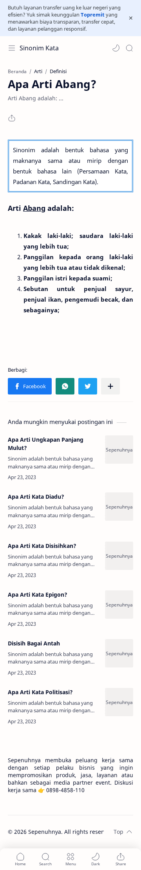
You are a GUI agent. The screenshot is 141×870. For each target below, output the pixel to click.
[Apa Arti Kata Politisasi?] (119, 702)
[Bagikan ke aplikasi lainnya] (110, 386)
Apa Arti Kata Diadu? (36, 496)
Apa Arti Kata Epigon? (37, 594)
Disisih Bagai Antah (34, 643)
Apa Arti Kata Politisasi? (40, 692)
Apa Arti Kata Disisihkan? (42, 545)
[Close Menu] (130, 18)
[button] (116, 48)
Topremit (93, 14)
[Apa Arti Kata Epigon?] (119, 604)
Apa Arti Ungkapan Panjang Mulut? (45, 444)
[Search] (129, 48)
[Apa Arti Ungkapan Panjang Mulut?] (119, 449)
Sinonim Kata (39, 48)
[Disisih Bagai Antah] (119, 653)
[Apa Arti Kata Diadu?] (119, 506)
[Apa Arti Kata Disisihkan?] (119, 556)
